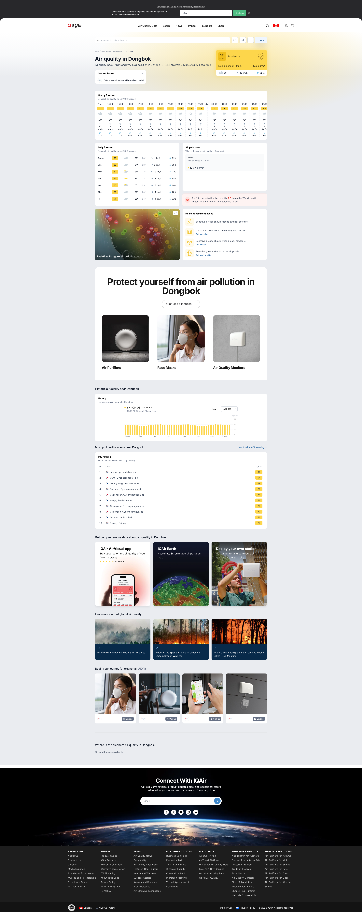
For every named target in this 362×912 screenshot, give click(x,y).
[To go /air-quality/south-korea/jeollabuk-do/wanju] (182, 500)
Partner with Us (76, 886)
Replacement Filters (243, 886)
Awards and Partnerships (82, 877)
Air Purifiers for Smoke (277, 864)
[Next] (232, 4)
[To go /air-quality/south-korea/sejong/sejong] (182, 523)
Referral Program (110, 886)
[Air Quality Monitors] (236, 338)
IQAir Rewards (108, 860)
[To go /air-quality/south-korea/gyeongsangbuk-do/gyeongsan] (182, 495)
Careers (72, 864)
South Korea (106, 51)
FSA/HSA (106, 890)
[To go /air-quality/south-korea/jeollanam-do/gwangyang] (182, 483)
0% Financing (108, 873)
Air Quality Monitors (243, 877)
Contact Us (74, 860)
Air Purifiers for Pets (276, 869)
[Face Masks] (180, 338)
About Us (73, 855)
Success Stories (142, 877)
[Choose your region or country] (277, 25)
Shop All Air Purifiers (243, 890)
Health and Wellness (144, 873)
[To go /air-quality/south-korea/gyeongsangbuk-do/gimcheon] (182, 512)
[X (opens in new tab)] (173, 812)
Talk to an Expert (176, 864)
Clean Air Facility (175, 869)
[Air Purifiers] (125, 338)
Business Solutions (176, 855)
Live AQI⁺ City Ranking (211, 869)
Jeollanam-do (118, 51)
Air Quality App (207, 855)
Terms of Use (225, 907)
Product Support (110, 855)
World (97, 51)
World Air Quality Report (213, 873)
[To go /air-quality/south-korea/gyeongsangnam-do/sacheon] (182, 489)
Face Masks (238, 873)
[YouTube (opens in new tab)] (181, 812)
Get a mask (201, 244)
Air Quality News (142, 855)
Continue (240, 13)
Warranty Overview (111, 864)
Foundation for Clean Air (81, 873)
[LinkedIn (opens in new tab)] (195, 812)
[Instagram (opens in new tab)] (188, 812)
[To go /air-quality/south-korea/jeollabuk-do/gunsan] (182, 517)
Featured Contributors (145, 869)
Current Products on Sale (246, 860)
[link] (267, 26)
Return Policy (108, 882)
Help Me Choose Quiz (244, 895)
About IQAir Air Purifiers (245, 855)
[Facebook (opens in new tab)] (166, 812)
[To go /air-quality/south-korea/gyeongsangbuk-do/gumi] (182, 478)
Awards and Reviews (145, 882)
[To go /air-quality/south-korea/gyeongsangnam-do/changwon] (182, 506)
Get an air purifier (204, 255)
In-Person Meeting (176, 877)
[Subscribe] (217, 801)
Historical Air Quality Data (214, 864)
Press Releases (141, 886)
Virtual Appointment (177, 882)
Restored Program (242, 864)
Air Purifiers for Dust (276, 873)
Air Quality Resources (145, 864)
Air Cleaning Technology (147, 890)
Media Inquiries (76, 869)
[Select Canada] (277, 25)
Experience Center (78, 882)
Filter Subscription (242, 882)
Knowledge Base (110, 877)
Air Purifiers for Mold (276, 860)
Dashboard (172, 886)
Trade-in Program (242, 869)
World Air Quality (208, 877)
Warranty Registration (113, 869)
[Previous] (130, 4)
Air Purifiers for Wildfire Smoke (278, 884)
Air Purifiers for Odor (276, 877)
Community (139, 860)
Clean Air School (175, 873)
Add (262, 40)
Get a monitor (202, 234)
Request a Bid (174, 860)
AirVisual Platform (209, 860)
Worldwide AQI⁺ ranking (251, 447)
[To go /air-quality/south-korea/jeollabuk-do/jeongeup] (182, 472)
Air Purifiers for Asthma (278, 855)
